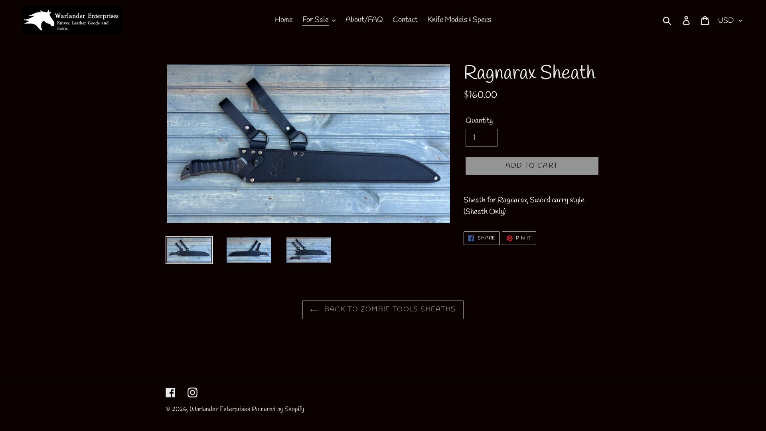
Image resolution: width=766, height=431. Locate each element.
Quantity (479, 121)
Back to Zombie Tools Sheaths (389, 309)
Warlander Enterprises (220, 409)
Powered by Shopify (278, 409)
